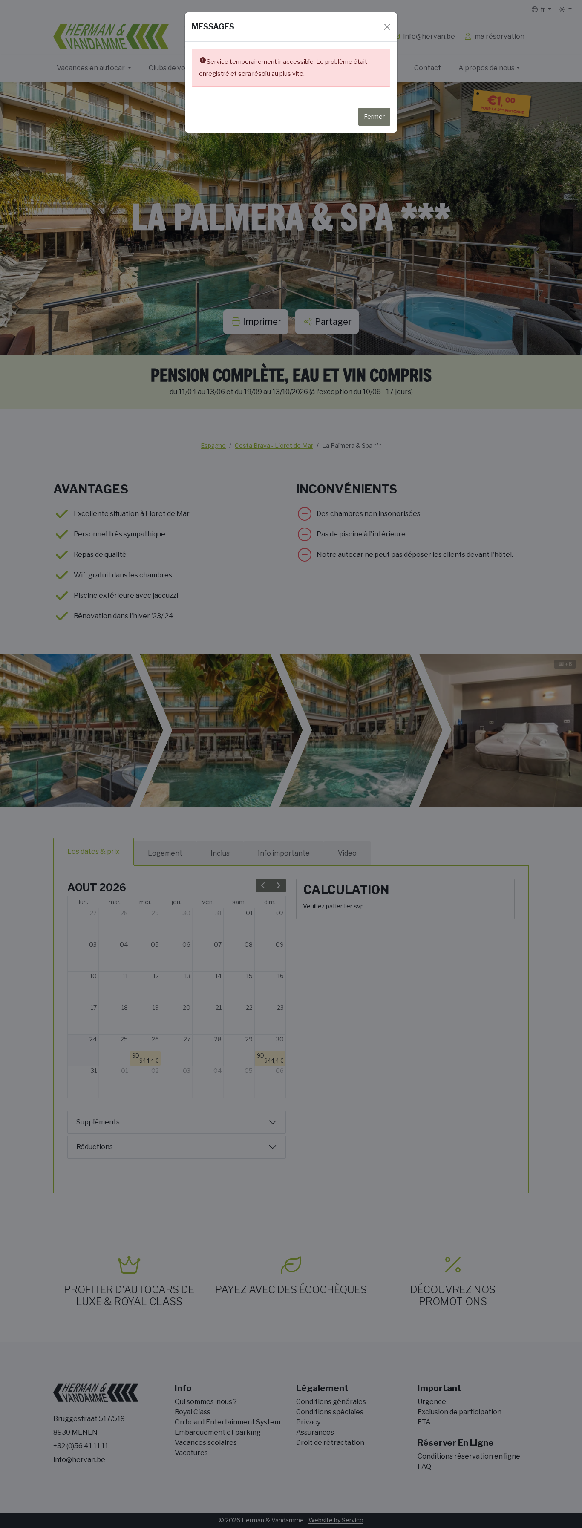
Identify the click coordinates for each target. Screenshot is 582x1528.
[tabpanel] (291, 1024)
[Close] (387, 26)
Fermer (374, 116)
